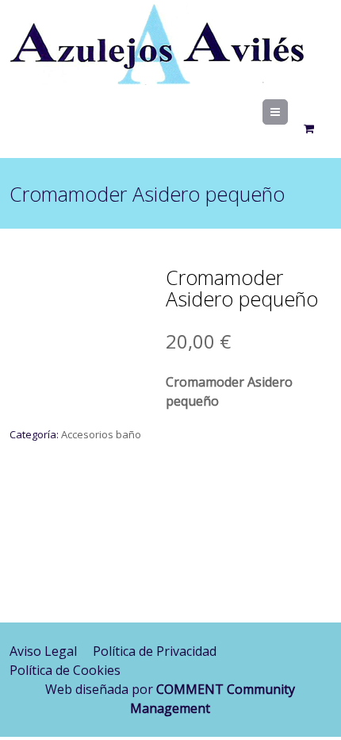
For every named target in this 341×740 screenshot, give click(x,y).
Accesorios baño (101, 434)
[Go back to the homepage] (157, 47)
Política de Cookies (65, 670)
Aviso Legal (43, 651)
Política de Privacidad (154, 651)
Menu (287, 112)
